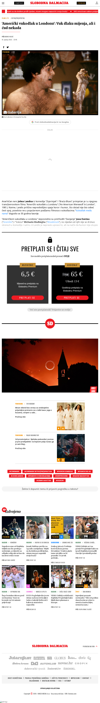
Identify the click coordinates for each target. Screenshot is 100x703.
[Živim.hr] (72, 657)
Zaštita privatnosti (60, 678)
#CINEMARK (14, 471)
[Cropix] (81, 663)
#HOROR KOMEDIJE (65, 471)
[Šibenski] (69, 668)
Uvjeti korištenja (15, 678)
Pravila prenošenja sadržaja (37, 678)
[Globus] (60, 657)
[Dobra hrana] (20, 663)
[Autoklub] (48, 663)
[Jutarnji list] (20, 657)
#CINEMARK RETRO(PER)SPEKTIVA (38, 471)
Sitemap (67, 680)
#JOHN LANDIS (17, 476)
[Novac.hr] (65, 663)
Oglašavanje (34, 680)
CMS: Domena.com (70, 693)
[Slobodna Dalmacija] (49, 3)
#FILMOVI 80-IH (84, 471)
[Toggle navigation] (3, 3)
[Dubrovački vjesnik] (35, 668)
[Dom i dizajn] (34, 663)
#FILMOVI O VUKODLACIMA (39, 476)
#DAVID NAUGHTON (81, 476)
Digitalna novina (48, 680)
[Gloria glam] (89, 657)
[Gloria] (82, 657)
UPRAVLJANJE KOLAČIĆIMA (50, 688)
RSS (59, 680)
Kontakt (85, 678)
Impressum (75, 678)
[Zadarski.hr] (54, 668)
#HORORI (60, 480)
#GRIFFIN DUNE (61, 476)
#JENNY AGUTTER (43, 480)
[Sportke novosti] (49, 657)
